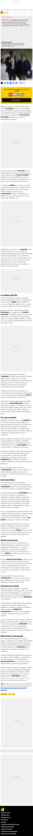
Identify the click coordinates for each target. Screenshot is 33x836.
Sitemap (3, 822)
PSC (9, 694)
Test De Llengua (16, 9)
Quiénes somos (5, 812)
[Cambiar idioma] (27, 12)
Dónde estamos (5, 817)
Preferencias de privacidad (9, 831)
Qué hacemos (5, 815)
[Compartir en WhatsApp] (5, 83)
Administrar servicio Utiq (8, 833)
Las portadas (24, 9)
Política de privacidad (7, 826)
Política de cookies (6, 829)
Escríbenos (4, 819)
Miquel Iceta (4, 694)
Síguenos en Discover (6, 9)
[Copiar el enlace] (16, 83)
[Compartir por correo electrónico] (13, 83)
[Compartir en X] (2, 83)
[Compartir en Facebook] (10, 83)
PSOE (13, 694)
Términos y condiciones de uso (10, 824)
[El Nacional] (2, 12)
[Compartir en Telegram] (8, 83)
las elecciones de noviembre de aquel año (18, 678)
